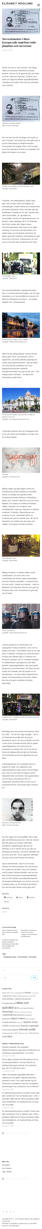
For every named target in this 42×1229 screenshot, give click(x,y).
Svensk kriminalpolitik (10, 1030)
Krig (19, 1012)
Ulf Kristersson (34, 1033)
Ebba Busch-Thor (27, 996)
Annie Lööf (5, 993)
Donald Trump (16, 996)
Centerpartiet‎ (18, 993)
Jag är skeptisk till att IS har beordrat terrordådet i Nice (10, 932)
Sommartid (20, 1022)
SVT (16, 1033)
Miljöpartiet (28, 1015)
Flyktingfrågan (8, 999)
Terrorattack (22, 957)
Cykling (5, 996)
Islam (21, 1008)
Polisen (21, 1018)
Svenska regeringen (29, 1025)
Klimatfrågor (8, 1011)
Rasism (27, 1018)
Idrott (16, 1008)
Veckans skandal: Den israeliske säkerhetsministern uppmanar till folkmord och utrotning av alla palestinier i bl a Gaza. (21, 1050)
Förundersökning (8, 1003)
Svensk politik (27, 1029)
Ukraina (27, 1033)
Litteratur (29, 1012)
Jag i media (6, 1172)
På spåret (6, 1165)
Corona (26, 992)
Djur (10, 996)
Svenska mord (14, 1026)
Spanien (27, 1022)
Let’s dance (7, 1168)
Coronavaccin (35, 993)
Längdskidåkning (9, 1015)
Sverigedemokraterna (8, 1033)
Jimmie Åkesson (28, 1008)
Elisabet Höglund (17, 3)
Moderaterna (6, 1019)
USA (4, 1036)
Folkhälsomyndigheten (22, 999)
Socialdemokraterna (9, 1022)
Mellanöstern (20, 1015)
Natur (14, 1018)
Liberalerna (23, 1012)
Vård (9, 1036)
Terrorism (32, 957)
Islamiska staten (10, 957)
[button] (21, 21)
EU (34, 996)
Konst (15, 1012)
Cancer (12, 993)
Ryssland (32, 1019)
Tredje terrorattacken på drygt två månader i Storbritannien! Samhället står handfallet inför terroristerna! (10, 944)
